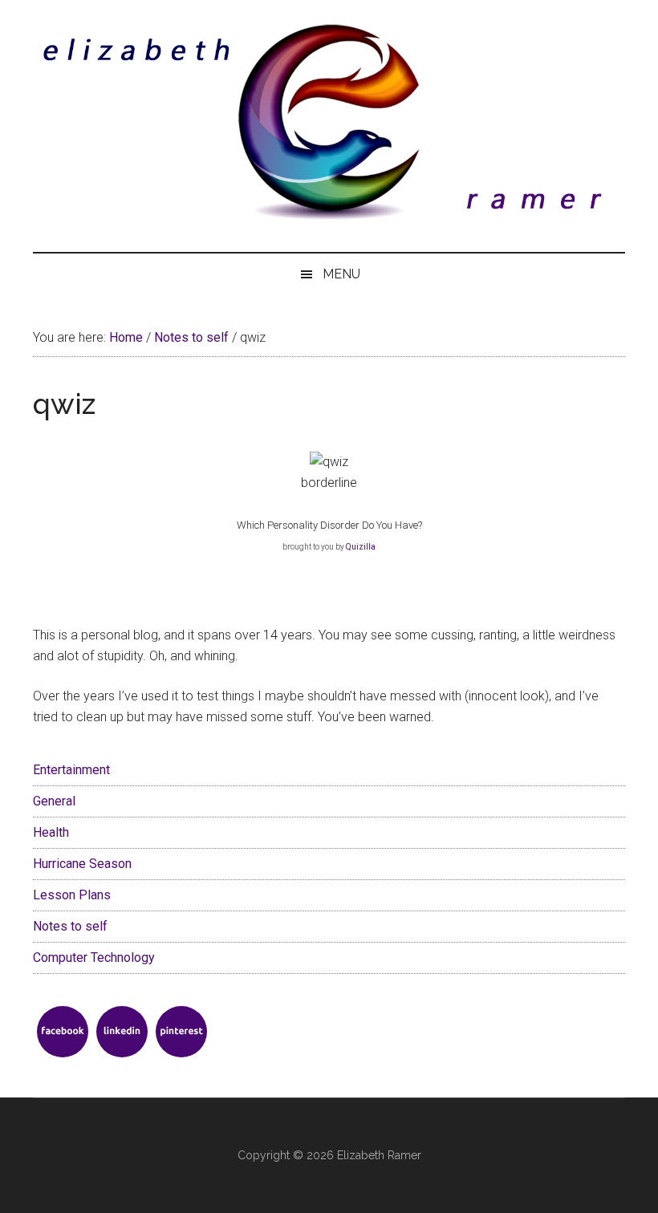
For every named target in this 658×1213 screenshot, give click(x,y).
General (54, 801)
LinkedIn (122, 1031)
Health (51, 832)
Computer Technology (94, 957)
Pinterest (181, 1031)
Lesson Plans (72, 895)
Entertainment (71, 769)
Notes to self (70, 926)
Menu (341, 274)
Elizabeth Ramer (379, 1155)
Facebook (62, 1031)
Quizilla (361, 546)
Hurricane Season (82, 863)
